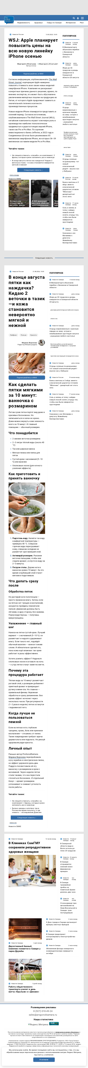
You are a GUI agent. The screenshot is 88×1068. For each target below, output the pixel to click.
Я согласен (44, 1060)
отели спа (13, 823)
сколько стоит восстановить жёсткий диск (71, 135)
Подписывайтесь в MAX (33, 74)
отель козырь (14, 175)
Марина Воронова (29, 343)
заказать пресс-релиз (71, 85)
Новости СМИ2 (15, 179)
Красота (33, 335)
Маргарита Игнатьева (26, 64)
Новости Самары (68, 43)
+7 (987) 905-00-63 (20, 1044)
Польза (23, 335)
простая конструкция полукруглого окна (64, 356)
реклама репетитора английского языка (65, 310)
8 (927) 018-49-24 (43, 1011)
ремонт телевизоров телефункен (62, 345)
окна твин (67, 147)
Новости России (18, 34)
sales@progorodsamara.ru (43, 1014)
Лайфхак (13, 335)
